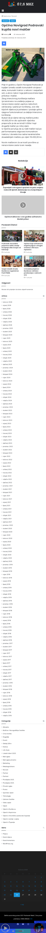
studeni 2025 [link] (7, 331)
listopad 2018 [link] (7, 610)
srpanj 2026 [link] (7, 305)
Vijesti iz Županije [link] (9, 822)
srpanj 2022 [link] (7, 463)
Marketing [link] (6, 763)
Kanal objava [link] (7, 837)
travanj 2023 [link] (7, 433)
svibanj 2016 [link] (7, 706)
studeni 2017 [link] (7, 646)
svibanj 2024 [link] (7, 390)
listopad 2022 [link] (7, 453)
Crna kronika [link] (7, 734)
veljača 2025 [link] (7, 361)
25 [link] (11, 895)
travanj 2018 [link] (7, 630)
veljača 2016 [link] (7, 715)
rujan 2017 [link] (6, 653)
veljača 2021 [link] (7, 518)
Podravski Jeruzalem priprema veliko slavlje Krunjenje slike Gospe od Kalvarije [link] (11, 247)
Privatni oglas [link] (7, 786)
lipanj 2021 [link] (6, 505)
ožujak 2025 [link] (7, 358)
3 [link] (4, 882)
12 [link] (17, 886)
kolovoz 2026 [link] (7, 302)
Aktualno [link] (6, 727)
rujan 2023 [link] (6, 417)
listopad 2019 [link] (7, 571)
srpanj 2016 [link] (7, 699)
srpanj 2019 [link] (7, 581)
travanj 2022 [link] (7, 473)
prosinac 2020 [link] (8, 525)
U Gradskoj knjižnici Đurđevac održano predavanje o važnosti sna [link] (32, 272)
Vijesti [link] (13, 21)
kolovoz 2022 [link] (7, 459)
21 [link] (29, 890)
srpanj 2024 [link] (7, 384)
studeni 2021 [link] (7, 489)
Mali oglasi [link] (6, 756)
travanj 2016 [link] (7, 709)
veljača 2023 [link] (7, 440)
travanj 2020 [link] (7, 551)
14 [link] (29, 886)
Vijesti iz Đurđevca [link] (9, 809)
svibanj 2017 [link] (7, 666)
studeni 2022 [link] (7, 450)
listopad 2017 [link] (7, 650)
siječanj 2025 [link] (7, 364)
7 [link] (29, 882)
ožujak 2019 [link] (7, 594)
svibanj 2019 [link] (7, 587)
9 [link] (41, 882)
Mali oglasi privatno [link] (9, 760)
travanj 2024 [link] (7, 394)
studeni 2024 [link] (7, 371)
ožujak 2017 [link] (7, 673)
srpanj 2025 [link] (7, 345)
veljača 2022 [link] (7, 479)
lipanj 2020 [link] (6, 545)
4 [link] (10, 882)
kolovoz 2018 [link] (7, 617)
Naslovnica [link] (6, 16)
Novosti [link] (14, 16)
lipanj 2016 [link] (6, 702)
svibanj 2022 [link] (7, 469)
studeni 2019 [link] (7, 568)
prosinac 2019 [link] (8, 564)
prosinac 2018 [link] (8, 604)
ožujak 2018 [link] (7, 633)
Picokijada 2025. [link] (8, 779)
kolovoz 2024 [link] (7, 381)
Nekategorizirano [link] (9, 766)
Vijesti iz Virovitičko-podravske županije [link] (16, 816)
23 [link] (41, 890)
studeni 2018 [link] (7, 607)
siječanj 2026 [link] (7, 325)
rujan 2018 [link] (6, 614)
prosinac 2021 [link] (8, 486)
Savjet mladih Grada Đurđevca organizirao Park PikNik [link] (10, 271)
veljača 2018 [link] (7, 637)
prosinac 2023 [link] (8, 407)
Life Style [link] (6, 750)
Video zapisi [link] (7, 802)
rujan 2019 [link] (6, 574)
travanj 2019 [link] (7, 591)
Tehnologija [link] (7, 796)
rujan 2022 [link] (6, 456)
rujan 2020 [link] (6, 535)
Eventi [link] (5, 740)
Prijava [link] (5, 834)
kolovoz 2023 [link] (7, 420)
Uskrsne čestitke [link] (8, 799)
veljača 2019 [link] (7, 597)
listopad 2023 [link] (7, 413)
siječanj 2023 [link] (7, 443)
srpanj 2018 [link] (7, 620)
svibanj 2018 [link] (7, 627)
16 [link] (41, 886)
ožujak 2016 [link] (7, 712)
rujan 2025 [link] (6, 338)
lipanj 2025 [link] (6, 348)
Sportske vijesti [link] (8, 793)
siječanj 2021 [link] (7, 522)
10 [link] (4, 886)
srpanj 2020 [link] (7, 541)
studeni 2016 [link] (7, 686)
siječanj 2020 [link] (7, 561)
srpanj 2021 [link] (7, 502)
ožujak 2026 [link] (7, 318)
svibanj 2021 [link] (7, 509)
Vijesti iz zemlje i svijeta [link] (11, 819)
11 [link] (10, 886)
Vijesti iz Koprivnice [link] (9, 812)
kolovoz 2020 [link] (7, 538)
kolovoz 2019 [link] (7, 578)
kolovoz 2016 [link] (7, 696)
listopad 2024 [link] (7, 374)
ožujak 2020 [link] (7, 555)
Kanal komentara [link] (9, 840)
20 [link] (23, 890)
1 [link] (35, 877)
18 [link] (11, 890)
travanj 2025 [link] (7, 354)
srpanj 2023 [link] (7, 423)
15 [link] (35, 886)
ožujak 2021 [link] (7, 515)
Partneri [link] (5, 776)
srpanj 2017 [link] (7, 660)
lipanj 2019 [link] (6, 584)
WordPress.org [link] (8, 843)
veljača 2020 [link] (7, 558)
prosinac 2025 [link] (8, 328)
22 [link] (35, 890)
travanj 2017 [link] (7, 669)
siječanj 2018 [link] (7, 640)
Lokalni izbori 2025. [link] (9, 753)
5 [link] (16, 882)
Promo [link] (5, 789)
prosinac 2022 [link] (8, 446)
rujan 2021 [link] (6, 496)
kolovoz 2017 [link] (7, 656)
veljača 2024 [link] (7, 400)
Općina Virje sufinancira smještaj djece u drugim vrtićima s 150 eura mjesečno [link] (33, 247)
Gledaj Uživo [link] (7, 743)
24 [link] (5, 895)
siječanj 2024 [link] (7, 404)
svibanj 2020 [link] (7, 548)
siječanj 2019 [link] (7, 601)
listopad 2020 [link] (7, 532)
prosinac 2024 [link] (8, 368)
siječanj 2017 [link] (7, 679)
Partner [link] (5, 773)
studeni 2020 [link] (7, 528)
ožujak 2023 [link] (7, 436)
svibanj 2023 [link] (7, 430)
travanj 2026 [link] (7, 315)
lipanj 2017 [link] (6, 663)
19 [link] (17, 890)
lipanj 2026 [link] (6, 308)
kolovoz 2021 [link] (7, 499)
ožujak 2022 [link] (7, 476)
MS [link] (31, 919)
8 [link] (35, 882)
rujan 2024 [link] (6, 377)
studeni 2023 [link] (7, 410)
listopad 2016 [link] (7, 689)
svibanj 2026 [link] (7, 312)
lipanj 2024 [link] (6, 387)
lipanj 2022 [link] (6, 466)
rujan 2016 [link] (6, 692)
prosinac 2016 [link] (8, 683)
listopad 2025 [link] (7, 335)
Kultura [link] (5, 747)
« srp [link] (22, 904)
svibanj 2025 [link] (7, 351)
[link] (3, 10)
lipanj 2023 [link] (6, 427)
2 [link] (41, 877)
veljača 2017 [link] (7, 676)
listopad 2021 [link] (7, 492)
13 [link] (23, 886)
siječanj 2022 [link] (7, 482)
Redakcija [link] (6, 34)
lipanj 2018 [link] (6, 624)
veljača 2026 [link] (7, 322)
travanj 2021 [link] (7, 512)
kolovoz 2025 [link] (7, 341)
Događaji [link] (6, 737)
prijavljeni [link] (12, 289)
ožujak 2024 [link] (7, 397)
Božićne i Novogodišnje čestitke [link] (14, 730)
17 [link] (4, 890)
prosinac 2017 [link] (8, 643)
